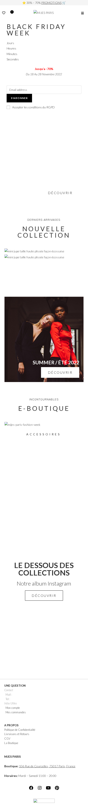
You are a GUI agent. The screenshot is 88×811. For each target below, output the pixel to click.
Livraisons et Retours (16, 734)
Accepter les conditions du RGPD (33, 107)
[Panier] (11, 13)
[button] (44, 595)
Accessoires (43, 434)
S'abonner (19, 98)
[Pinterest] (57, 788)
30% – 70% (44, 2)
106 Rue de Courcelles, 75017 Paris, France (47, 766)
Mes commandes (16, 712)
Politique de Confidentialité (19, 729)
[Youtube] (48, 788)
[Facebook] (31, 788)
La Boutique (11, 743)
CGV (7, 738)
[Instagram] (39, 788)
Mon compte (13, 707)
